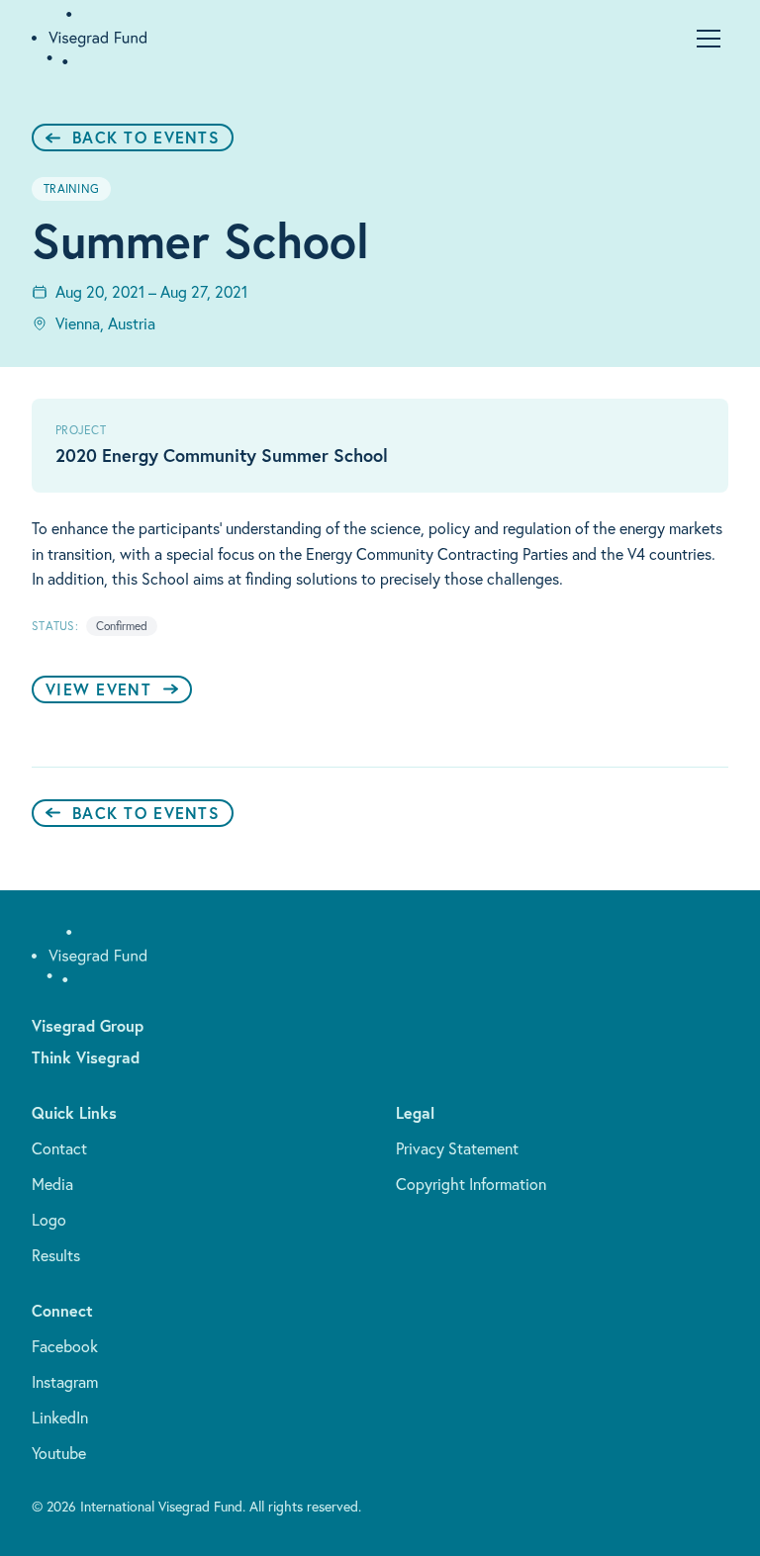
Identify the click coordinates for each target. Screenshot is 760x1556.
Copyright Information (471, 1184)
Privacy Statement (457, 1148)
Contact (59, 1148)
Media (52, 1184)
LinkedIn (60, 1417)
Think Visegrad (86, 1057)
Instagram (65, 1382)
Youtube (59, 1453)
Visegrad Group (87, 1025)
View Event (98, 689)
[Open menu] (708, 38)
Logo (49, 1220)
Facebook (65, 1346)
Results (56, 1255)
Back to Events (146, 137)
